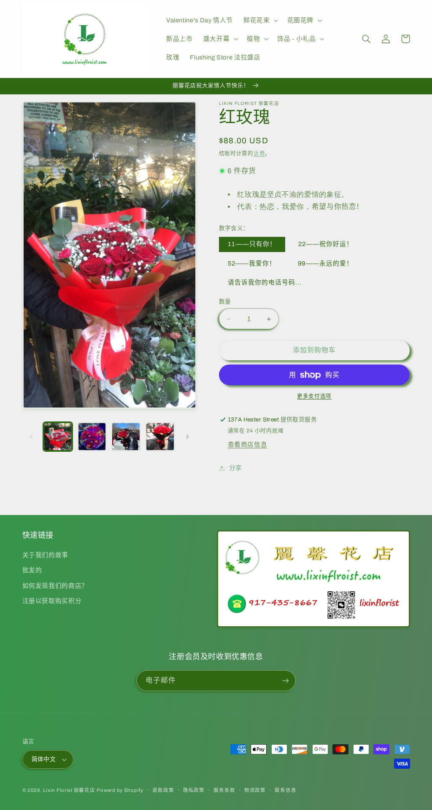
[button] (260, 20)
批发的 (32, 570)
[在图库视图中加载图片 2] (92, 436)
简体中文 (44, 759)
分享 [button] (235, 467)
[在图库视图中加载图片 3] (125, 436)
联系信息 (285, 790)
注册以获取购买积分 (52, 601)
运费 (259, 153)
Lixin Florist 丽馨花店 (69, 790)
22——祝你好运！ (325, 244)
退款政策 (163, 790)
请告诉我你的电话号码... (265, 282)
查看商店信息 (247, 444)
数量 (225, 301)
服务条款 (224, 790)
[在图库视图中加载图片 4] (160, 436)
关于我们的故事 (45, 555)
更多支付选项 (314, 396)
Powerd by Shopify (120, 790)
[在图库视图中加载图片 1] (58, 436)
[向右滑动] (187, 436)
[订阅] (285, 680)
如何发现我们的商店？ (55, 585)
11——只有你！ (252, 244)
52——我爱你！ (252, 263)
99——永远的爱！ (325, 263)
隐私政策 (194, 790)
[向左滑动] (31, 436)
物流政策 (255, 790)
